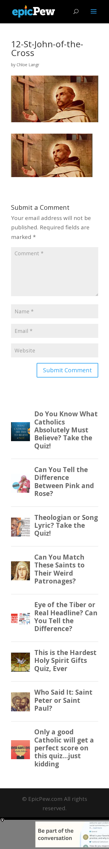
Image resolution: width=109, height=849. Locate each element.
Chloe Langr (28, 64)
